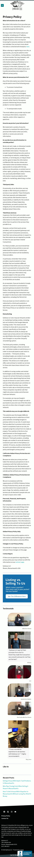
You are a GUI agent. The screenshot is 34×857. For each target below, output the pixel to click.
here (27, 47)
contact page (19, 562)
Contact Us (4, 818)
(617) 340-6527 (5, 846)
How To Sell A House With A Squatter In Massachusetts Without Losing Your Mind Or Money (17, 794)
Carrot (22, 850)
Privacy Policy (5, 816)
